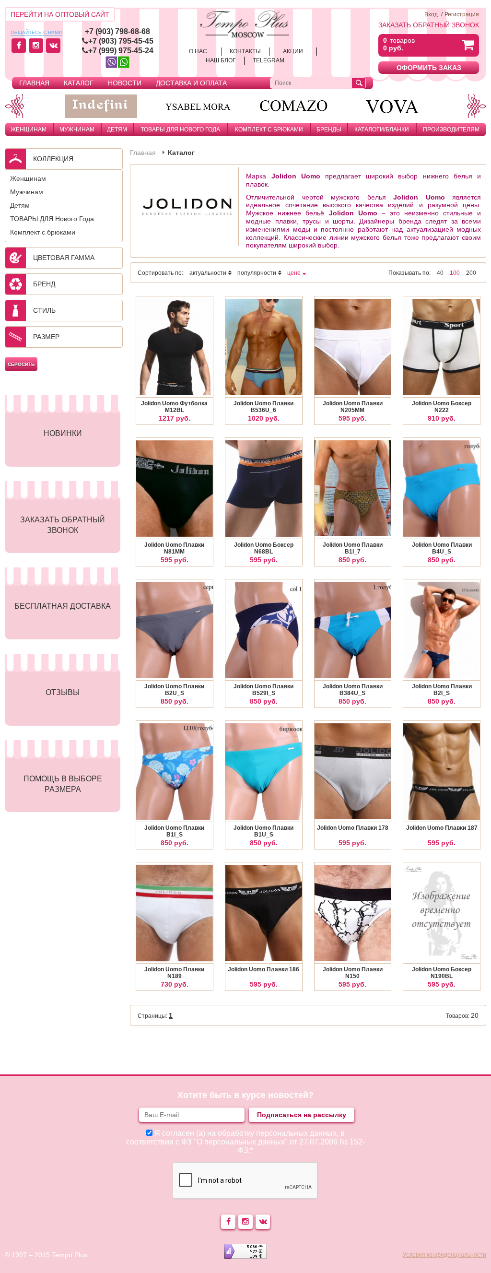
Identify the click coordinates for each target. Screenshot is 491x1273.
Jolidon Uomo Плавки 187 (442, 828)
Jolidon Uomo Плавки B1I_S (174, 831)
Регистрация (461, 14)
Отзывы (63, 692)
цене (294, 273)
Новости (124, 83)
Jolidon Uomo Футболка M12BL (174, 406)
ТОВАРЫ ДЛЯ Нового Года (180, 129)
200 (471, 273)
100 (455, 273)
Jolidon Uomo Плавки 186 (263, 969)
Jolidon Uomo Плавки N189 (174, 972)
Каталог (79, 83)
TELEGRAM (268, 60)
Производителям (451, 129)
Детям (117, 129)
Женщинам (29, 129)
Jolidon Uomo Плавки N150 (353, 972)
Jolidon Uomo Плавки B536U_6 (263, 406)
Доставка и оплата (191, 83)
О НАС (198, 51)
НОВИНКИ (63, 433)
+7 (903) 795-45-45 (120, 41)
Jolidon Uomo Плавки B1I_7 (353, 548)
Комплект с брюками (269, 129)
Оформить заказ (429, 67)
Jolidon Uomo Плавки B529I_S (263, 689)
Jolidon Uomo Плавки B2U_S (174, 689)
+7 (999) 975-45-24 (120, 51)
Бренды (328, 129)
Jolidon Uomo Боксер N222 (441, 406)
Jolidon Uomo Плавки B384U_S (353, 689)
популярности (256, 273)
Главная (34, 83)
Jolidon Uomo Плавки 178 (352, 828)
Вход (431, 14)
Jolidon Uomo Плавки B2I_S (442, 689)
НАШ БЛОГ (221, 60)
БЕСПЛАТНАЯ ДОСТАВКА (62, 606)
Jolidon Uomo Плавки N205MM (353, 406)
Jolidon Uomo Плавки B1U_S (263, 831)
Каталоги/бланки (381, 129)
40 (440, 273)
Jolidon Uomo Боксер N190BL (441, 972)
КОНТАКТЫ (245, 51)
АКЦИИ (293, 51)
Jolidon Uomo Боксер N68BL (263, 548)
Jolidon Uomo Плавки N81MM (174, 548)
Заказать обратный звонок (428, 25)
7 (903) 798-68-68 (119, 31)
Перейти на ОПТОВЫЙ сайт (60, 14)
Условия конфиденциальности (444, 1254)
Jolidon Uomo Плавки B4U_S (442, 548)
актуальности (207, 273)
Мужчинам (76, 129)
